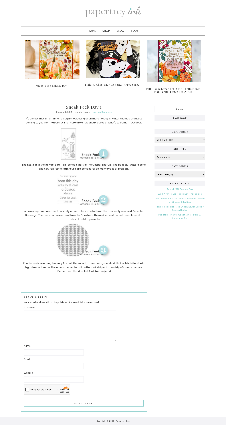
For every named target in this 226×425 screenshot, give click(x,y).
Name (27, 345)
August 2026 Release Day (51, 85)
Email (27, 359)
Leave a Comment (102, 112)
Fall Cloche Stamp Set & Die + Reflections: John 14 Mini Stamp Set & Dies (173, 90)
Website (28, 372)
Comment (30, 307)
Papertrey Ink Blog (113, 11)
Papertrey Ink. (123, 421)
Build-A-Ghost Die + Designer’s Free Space (112, 84)
